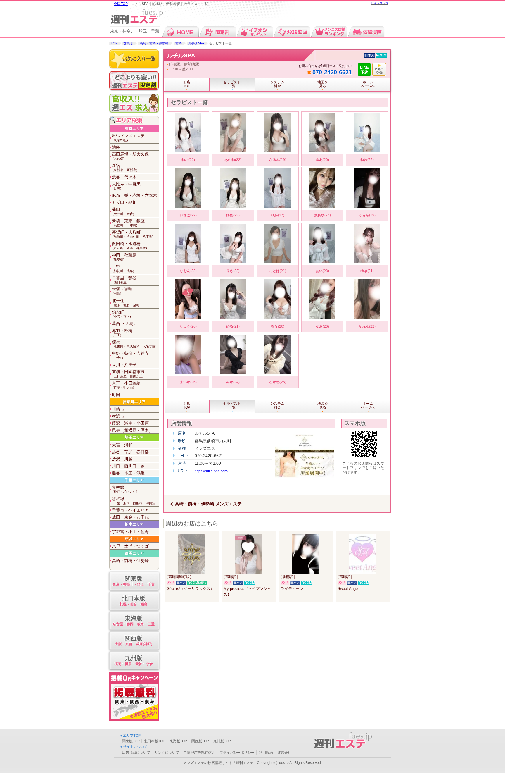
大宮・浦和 (122, 445)
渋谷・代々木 (124, 177)
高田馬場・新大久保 (130, 156)
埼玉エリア (134, 437)
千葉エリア (134, 480)
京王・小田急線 (126, 385)
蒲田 (123, 211)
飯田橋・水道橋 (129, 245)
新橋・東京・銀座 (128, 222)
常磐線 (124, 489)
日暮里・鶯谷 (124, 280)
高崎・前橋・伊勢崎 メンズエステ (208, 503)
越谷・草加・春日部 (130, 452)
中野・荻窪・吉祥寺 (130, 355)
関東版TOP (131, 741)
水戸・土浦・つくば (130, 546)
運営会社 (284, 752)
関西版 (133, 640)
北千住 (126, 302)
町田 (116, 394)
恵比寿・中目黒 (126, 186)
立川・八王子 (124, 364)
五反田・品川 (124, 202)
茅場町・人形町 (132, 234)
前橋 (178, 43)
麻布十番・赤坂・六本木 (134, 195)
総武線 (134, 500)
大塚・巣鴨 (122, 291)
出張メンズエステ (128, 137)
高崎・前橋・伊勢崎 (154, 43)
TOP (114, 43)
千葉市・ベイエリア (130, 510)
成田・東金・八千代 (130, 517)
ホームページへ (368, 84)
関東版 (134, 580)
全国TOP (121, 4)
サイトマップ (379, 3)
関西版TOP (200, 741)
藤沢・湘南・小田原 (130, 423)
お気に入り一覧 (139, 58)
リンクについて (167, 752)
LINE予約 (364, 70)
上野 (123, 268)
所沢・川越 (122, 459)
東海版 (134, 620)
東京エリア (134, 128)
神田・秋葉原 (124, 257)
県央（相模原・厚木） (132, 430)
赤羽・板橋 (122, 332)
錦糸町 (121, 314)
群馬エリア (134, 553)
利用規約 (266, 752)
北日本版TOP (154, 741)
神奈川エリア (134, 402)
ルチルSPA (196, 43)
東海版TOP (178, 741)
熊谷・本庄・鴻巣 (128, 473)
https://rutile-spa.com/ (211, 471)
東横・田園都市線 (128, 373)
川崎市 (118, 409)
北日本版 (134, 600)
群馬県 (128, 43)
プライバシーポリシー (237, 752)
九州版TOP (222, 741)
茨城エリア (134, 539)
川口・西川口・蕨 (128, 466)
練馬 (134, 344)
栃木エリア (134, 524)
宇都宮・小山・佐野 (130, 531)
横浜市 (118, 416)
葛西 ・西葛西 (125, 323)
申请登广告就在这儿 (199, 752)
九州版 (133, 660)
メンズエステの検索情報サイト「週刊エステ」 (220, 763)
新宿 (124, 167)
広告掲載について (136, 752)
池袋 (116, 147)
